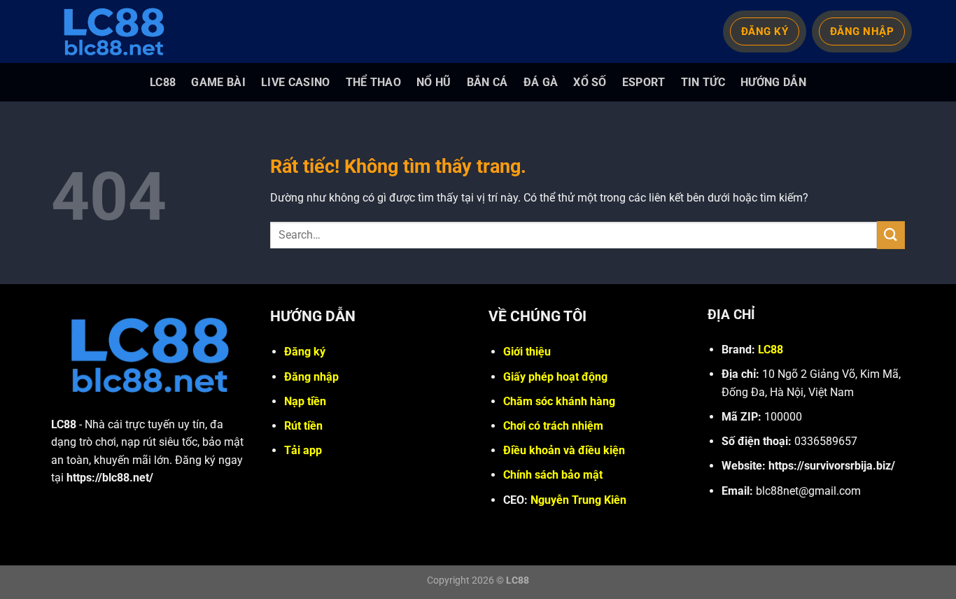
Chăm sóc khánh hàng (559, 401)
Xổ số (590, 82)
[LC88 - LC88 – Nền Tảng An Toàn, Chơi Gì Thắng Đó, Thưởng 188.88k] (121, 31)
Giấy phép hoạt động (555, 376)
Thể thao (374, 82)
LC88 (163, 82)
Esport (644, 82)
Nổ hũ (433, 82)
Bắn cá (487, 82)
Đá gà (540, 82)
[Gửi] (891, 234)
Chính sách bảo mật (553, 474)
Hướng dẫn (773, 82)
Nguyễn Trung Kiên (578, 500)
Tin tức (703, 82)
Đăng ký (304, 351)
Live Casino (295, 82)
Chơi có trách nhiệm (553, 425)
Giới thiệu (527, 351)
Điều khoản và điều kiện (564, 450)
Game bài (218, 82)
